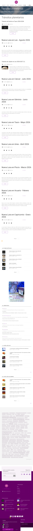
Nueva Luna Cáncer (5, 440)
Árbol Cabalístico (17, 455)
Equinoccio (18, 425)
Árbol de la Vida (6, 457)
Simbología (4, 449)
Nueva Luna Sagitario (12, 441)
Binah (26, 417)
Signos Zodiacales (24, 448)
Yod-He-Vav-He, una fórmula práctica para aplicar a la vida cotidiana (20, 383)
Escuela (18, 488)
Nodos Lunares (22, 437)
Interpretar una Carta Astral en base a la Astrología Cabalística (12, 325)
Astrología (27, 416)
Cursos (8, 5)
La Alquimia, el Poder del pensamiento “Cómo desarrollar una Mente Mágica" (15, 317)
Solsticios (11, 451)
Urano (27, 452)
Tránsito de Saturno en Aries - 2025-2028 (15, 259)
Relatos (23, 445)
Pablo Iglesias (19, 442)
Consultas (3, 5)
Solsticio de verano (5, 451)
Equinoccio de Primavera (6, 426)
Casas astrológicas (18, 419)
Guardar (17, 529)
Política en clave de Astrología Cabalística (16, 364)
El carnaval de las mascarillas (14, 356)
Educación (4, 425)
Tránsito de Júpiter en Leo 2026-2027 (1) (15, 255)
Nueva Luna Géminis (12, 440)
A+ (24, 81)
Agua (13, 414)
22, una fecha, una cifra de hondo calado (16, 360)
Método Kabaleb (26, 436)
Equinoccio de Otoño (24, 425)
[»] (25, 5)
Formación (22, 426)
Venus (3, 454)
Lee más (14, 34)
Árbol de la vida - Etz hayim (17, 457)
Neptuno (4, 437)
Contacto (24, 5)
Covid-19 (25, 422)
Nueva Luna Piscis (5, 441)
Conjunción (22, 421)
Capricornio (4, 419)
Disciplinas (12, 5)
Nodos (16, 437)
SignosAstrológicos (16, 448)
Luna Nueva (5, 434)
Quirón (20, 445)
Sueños (15, 451)
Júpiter (15, 431)
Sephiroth (19, 446)
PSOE (17, 445)
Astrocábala (20, 416)
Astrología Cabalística (9, 417)
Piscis (12, 443)
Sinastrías (8, 449)
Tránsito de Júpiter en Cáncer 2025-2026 (15, 267)
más (30, 372)
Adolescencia (8, 414)
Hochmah (4, 429)
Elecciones (8, 425)
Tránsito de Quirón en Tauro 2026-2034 (15, 251)
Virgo (9, 454)
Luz (10, 434)
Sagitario (4, 446)
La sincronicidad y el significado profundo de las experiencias (19, 348)
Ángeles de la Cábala (7, 455)
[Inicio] (16, 2)
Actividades (20, 5)
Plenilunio (28, 443)
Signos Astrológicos (8, 448)
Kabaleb (20, 431)
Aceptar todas (8, 529)
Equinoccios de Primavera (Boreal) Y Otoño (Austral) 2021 (12, 338)
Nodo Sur (28, 437)
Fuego (26, 426)
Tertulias (28, 451)
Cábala (11, 424)
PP (14, 445)
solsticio (15, 449)
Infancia (20, 429)
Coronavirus (20, 422)
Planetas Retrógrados (22, 443)
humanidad (12, 429)
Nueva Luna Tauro (19, 441)
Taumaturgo (20, 451)
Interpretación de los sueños (7, 431)
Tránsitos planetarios (19, 452)
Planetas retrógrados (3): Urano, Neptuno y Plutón (17, 387)
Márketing (6, 527)
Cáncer (15, 424)
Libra (22, 432)
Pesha (9, 443)
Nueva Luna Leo (19, 440)
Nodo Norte (12, 437)
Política (11, 445)
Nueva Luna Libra (25, 440)
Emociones (13, 425)
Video (6, 454)
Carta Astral (10, 419)
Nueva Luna (5, 439)
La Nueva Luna (7, 432)
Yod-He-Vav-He (17, 454)
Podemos (7, 445)
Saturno (9, 446)
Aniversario (22, 414)
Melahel (25, 434)
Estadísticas (7, 526)
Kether (25, 431)
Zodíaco (22, 454)
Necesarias (6, 524)
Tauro (24, 451)
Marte (18, 434)
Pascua (23, 442)
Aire (15, 414)
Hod (8, 429)
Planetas (16, 443)
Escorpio (13, 426)
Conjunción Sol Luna (13, 422)
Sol (12, 449)
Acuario (4, 414)
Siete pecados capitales (25, 446)
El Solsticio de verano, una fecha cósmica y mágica (17, 391)
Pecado (26, 442)
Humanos (16, 429)
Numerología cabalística (12, 442)
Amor (18, 414)
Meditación (21, 434)
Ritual (27, 445)
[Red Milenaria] (6, 485)
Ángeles (26, 454)
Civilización (27, 419)
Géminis (22, 427)
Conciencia (15, 421)
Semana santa (14, 446)
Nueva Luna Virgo (26, 441)
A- (23, 81)
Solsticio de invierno (21, 449)
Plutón (3, 445)
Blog (15, 5)
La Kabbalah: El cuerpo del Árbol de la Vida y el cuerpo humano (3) (13, 331)
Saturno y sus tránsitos (12, 263)
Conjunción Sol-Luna (5, 422)
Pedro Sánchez (4, 443)
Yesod (12, 454)
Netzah (8, 437)
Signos (3, 448)
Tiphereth (10, 452)
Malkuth (14, 434)
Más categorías (28, 459)
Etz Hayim (18, 426)
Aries (11, 416)
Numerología (4, 442)
